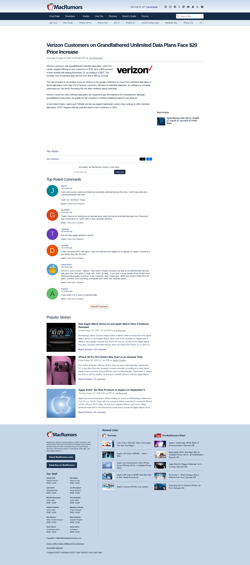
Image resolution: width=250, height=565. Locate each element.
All (202, 23)
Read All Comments (99, 306)
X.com (54, 483)
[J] (52, 196)
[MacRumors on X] (179, 6)
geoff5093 (65, 210)
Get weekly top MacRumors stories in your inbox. (99, 167)
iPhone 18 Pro (85, 23)
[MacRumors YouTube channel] (188, 6)
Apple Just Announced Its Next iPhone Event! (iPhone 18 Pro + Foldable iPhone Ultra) (134, 465)
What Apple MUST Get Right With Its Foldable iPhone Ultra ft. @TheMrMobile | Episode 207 (186, 454)
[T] (52, 239)
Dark (100, 552)
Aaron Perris (74, 527)
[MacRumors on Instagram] (170, 6)
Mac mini (53, 23)
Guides (86, 16)
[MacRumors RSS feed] (197, 6)
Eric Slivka (74, 478)
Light (95, 552)
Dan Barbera (51, 517)
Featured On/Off (53, 552)
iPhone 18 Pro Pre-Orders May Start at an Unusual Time (110, 357)
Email (48, 483)
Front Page (54, 16)
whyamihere (66, 264)
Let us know (151, 7)
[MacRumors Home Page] (65, 6)
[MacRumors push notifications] (192, 6)
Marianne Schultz (76, 507)
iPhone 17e (188, 23)
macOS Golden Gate (150, 23)
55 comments (99, 412)
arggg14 (64, 289)
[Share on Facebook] (149, 159)
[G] (52, 220)
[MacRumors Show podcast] (165, 6)
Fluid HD (84, 552)
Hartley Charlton (119, 360)
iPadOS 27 (130, 23)
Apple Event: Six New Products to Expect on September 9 (111, 390)
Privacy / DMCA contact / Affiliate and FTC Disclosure (65, 544)
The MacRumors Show (173, 435)
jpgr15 (64, 186)
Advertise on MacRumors (62, 465)
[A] (52, 299)
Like (74, 204)
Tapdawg (65, 229)
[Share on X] (142, 159)
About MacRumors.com (61, 457)
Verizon (54, 151)
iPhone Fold (102, 23)
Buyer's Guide (129, 16)
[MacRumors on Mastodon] (183, 6)
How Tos (99, 16)
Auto (90, 552)
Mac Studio (68, 23)
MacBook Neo (171, 23)
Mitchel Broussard (53, 497)
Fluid (78, 552)
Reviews (113, 16)
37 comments (99, 379)
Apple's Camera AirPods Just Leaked (132, 487)
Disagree (81, 204)
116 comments (100, 349)
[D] (52, 256)
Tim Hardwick (75, 497)
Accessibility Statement (55, 548)
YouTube (111, 435)
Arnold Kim (51, 478)
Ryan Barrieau (75, 517)
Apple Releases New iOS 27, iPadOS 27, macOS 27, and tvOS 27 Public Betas (183, 120)
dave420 (64, 245)
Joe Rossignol (96, 58)
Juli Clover (51, 488)
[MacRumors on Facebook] (174, 6)
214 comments (53, 159)
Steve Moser (51, 527)
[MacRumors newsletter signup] (202, 6)
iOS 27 (117, 23)
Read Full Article (85, 349)
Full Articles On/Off (67, 552)
